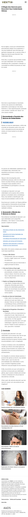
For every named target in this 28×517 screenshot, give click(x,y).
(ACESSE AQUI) (8, 122)
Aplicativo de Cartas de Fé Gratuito (12, 241)
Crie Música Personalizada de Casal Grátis (14, 238)
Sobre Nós (4, 502)
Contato (24, 499)
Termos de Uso (5, 499)
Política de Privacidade (15, 499)
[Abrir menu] (26, 2)
